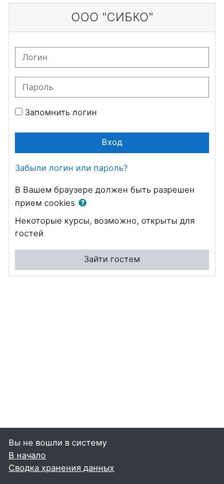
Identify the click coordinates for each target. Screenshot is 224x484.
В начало (27, 455)
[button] (85, 203)
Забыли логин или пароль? (71, 168)
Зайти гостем (112, 259)
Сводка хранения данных (61, 468)
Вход (112, 142)
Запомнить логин (61, 112)
